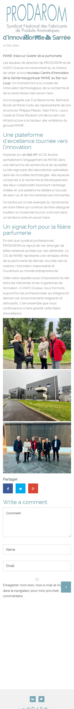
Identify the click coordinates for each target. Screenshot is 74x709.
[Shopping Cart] (37, 37)
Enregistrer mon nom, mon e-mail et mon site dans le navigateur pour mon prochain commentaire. (36, 590)
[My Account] (47, 37)
